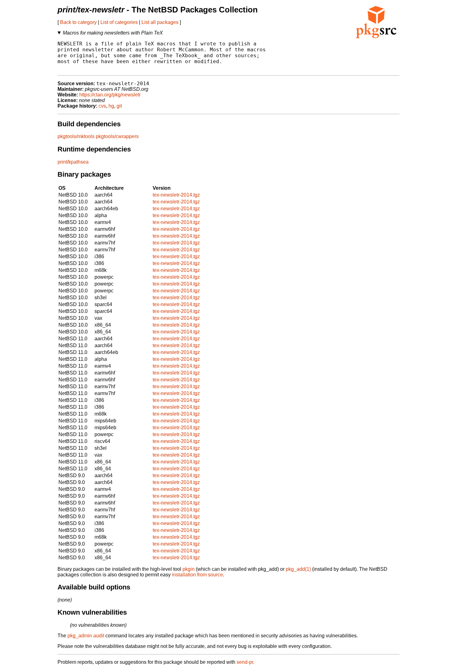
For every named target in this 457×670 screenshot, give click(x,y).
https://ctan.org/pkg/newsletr (110, 94)
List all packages (159, 22)
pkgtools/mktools (76, 136)
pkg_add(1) (298, 569)
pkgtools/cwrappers (117, 136)
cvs (102, 106)
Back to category (78, 22)
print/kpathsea (73, 162)
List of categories (119, 22)
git (119, 106)
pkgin (188, 569)
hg (111, 106)
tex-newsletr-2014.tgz (176, 195)
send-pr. (245, 662)
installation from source (197, 574)
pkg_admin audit (85, 635)
